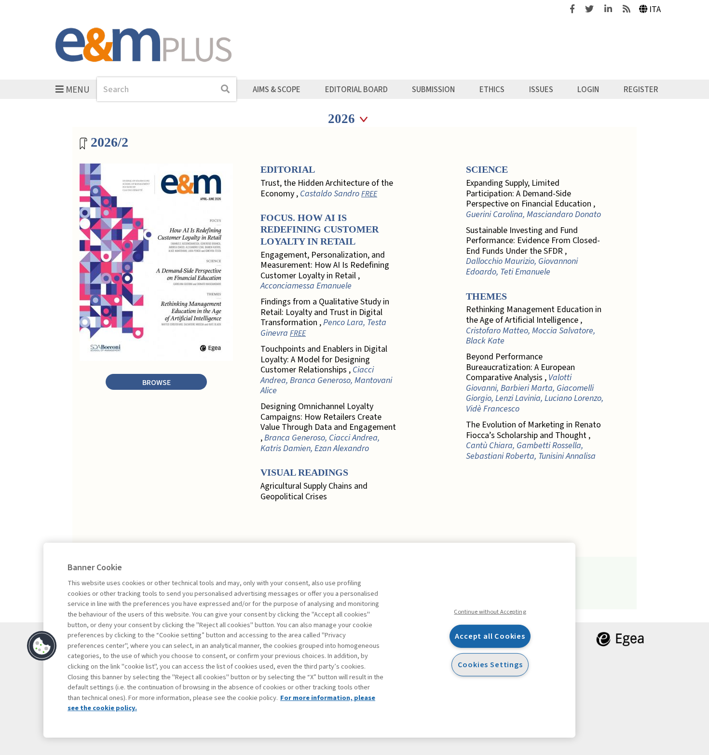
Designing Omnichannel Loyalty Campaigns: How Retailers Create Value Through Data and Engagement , (328, 427)
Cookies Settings (490, 664)
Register (641, 89)
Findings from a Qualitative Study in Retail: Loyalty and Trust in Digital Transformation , (324, 317)
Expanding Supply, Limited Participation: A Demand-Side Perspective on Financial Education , (533, 199)
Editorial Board (356, 89)
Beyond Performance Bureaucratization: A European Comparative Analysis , (534, 383)
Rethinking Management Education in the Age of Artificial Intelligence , (533, 325)
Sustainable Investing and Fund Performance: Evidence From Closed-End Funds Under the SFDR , (533, 251)
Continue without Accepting (490, 611)
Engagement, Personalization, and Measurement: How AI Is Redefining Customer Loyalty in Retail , (324, 270)
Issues (541, 89)
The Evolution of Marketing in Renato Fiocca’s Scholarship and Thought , (533, 440)
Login (588, 89)
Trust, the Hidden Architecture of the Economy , (326, 188)
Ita (655, 9)
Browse (156, 382)
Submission (433, 89)
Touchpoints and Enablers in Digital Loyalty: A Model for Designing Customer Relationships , (326, 370)
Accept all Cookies (490, 636)
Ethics (491, 89)
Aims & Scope (276, 89)
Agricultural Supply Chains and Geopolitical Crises (314, 491)
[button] (42, 646)
